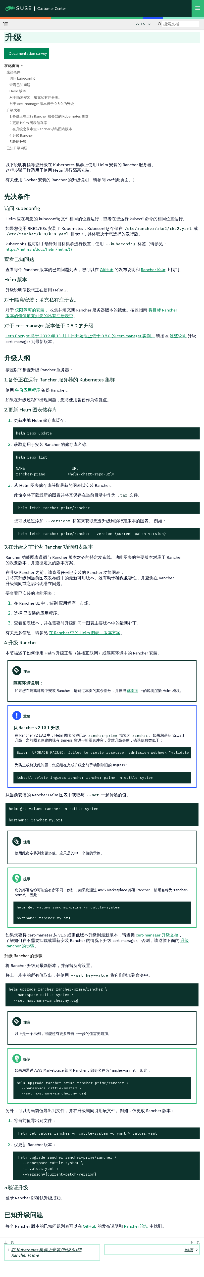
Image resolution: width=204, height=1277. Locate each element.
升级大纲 (13, 110)
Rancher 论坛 (153, 269)
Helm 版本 (17, 91)
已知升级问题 (16, 148)
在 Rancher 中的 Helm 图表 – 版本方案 (84, 632)
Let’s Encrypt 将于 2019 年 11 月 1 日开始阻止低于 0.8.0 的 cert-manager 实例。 (80, 336)
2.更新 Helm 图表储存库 (28, 123)
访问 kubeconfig (22, 78)
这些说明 (178, 336)
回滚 (189, 1249)
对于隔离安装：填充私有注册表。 (35, 97)
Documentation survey (27, 53)
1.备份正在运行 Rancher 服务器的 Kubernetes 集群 (49, 116)
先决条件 (13, 72)
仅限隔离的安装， (32, 310)
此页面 (132, 690)
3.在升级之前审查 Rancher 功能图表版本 (40, 129)
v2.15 (140, 24)
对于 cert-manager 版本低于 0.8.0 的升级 (41, 103)
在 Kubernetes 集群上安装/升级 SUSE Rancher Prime (46, 1252)
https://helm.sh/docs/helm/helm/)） (39, 249)
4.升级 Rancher (21, 135)
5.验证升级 (17, 141)
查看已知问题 (19, 85)
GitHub (106, 269)
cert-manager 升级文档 (157, 935)
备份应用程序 (27, 390)
